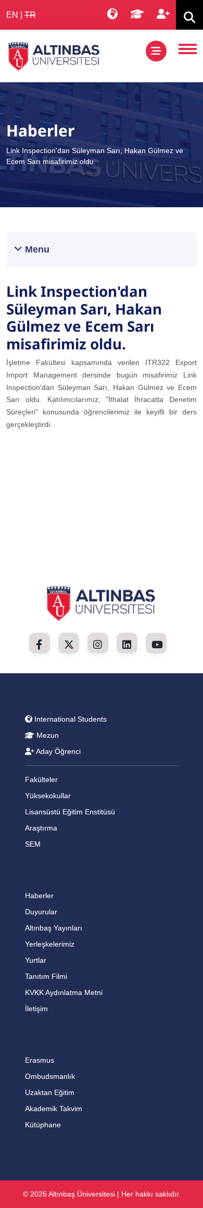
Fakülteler (41, 779)
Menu (35, 249)
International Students (69, 719)
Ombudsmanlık (50, 1076)
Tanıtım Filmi (46, 976)
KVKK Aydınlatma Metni (64, 992)
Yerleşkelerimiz (49, 944)
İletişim (36, 1008)
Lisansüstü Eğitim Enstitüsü (70, 812)
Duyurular (41, 912)
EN (12, 14)
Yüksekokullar (48, 795)
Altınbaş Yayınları (53, 928)
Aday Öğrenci (57, 751)
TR (30, 14)
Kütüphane (43, 1125)
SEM (33, 844)
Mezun (46, 735)
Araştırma (41, 828)
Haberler (39, 895)
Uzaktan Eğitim (49, 1092)
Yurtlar (35, 960)
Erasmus (39, 1060)
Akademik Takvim (53, 1108)
